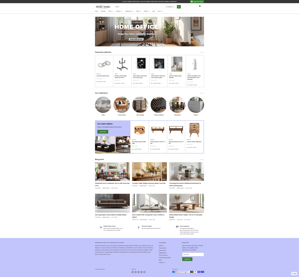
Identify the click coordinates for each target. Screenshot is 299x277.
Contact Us (162, 262)
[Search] (179, 6)
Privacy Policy (162, 248)
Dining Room (128, 11)
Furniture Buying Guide (165, 257)
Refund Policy (162, 250)
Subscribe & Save (198, 1)
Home (96, 11)
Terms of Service (163, 255)
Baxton (134, 139)
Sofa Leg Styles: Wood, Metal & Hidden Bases (110, 215)
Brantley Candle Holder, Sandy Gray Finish (121, 76)
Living (110, 11)
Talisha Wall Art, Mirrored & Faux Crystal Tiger (140, 76)
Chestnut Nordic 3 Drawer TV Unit (157, 142)
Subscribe (187, 259)
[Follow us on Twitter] (135, 272)
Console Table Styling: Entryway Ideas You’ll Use (148, 183)
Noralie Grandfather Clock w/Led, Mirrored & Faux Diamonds (194, 77)
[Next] (204, 71)
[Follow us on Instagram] (138, 272)
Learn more (103, 131)
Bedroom (118, 11)
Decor (159, 11)
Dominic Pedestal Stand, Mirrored (175, 76)
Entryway (103, 11)
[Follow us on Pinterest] (141, 272)
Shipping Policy (163, 252)
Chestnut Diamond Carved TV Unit (176, 142)
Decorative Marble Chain (103, 75)
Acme (116, 73)
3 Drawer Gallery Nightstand (194, 141)
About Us (161, 245)
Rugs (153, 11)
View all (202, 52)
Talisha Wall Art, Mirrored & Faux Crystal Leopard (158, 76)
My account (187, 7)
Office (137, 11)
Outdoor (146, 11)
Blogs (160, 260)
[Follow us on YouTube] (144, 272)
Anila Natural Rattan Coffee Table (139, 142)
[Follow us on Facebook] (133, 272)
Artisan (99, 73)
